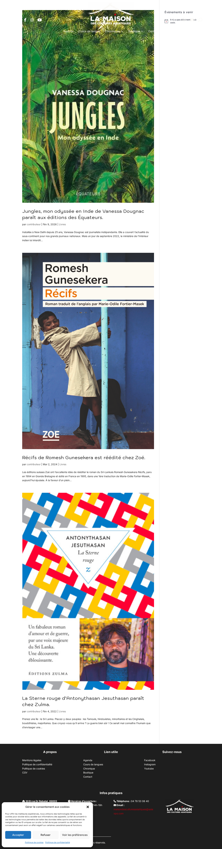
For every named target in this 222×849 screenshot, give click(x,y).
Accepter (18, 835)
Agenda (68, 31)
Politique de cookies (34, 842)
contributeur (34, 224)
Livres (62, 224)
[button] (87, 807)
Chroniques (112, 31)
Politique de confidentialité (57, 842)
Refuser (45, 835)
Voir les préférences (75, 835)
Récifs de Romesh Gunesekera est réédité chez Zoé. (83, 457)
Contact (153, 31)
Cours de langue (89, 31)
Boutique (134, 31)
